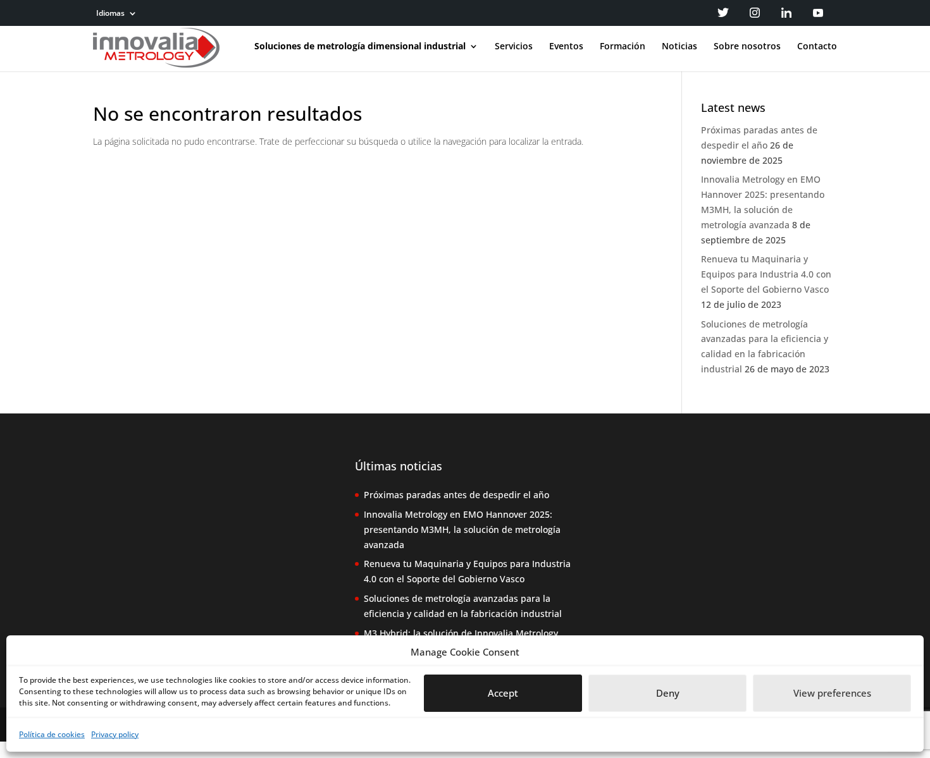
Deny (667, 693)
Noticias (679, 47)
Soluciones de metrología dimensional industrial (360, 47)
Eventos (566, 47)
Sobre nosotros (747, 47)
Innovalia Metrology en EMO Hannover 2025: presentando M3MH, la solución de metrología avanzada (462, 529)
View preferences (832, 693)
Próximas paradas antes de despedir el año (456, 495)
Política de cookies (52, 734)
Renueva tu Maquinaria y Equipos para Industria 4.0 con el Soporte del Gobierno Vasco (766, 274)
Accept (503, 693)
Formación (622, 47)
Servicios (514, 47)
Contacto (817, 47)
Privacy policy (115, 734)
